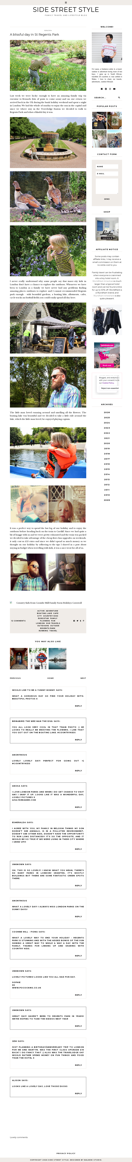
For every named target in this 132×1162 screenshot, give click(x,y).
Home (50, 678)
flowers (45, 621)
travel (53, 631)
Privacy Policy (66, 1153)
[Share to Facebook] (74, 621)
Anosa (16, 786)
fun (53, 621)
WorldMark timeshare (103, 281)
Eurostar (43, 618)
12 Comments (18, 621)
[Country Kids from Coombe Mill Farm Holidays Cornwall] (48, 603)
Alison (16, 1080)
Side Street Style (66, 10)
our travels (53, 623)
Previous (15, 678)
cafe (55, 613)
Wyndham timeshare (103, 295)
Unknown (18, 864)
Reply (78, 706)
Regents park (47, 628)
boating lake (44, 613)
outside (54, 626)
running (43, 631)
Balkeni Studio (92, 1160)
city (39, 616)
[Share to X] (77, 621)
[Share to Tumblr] (80, 621)
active (41, 611)
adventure (52, 611)
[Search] (119, 97)
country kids (50, 616)
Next (83, 678)
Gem (14, 1041)
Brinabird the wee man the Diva (32, 721)
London (40, 623)
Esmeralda (19, 822)
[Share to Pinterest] (83, 621)
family (53, 618)
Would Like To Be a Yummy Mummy (33, 690)
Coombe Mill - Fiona (25, 932)
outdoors (43, 626)
